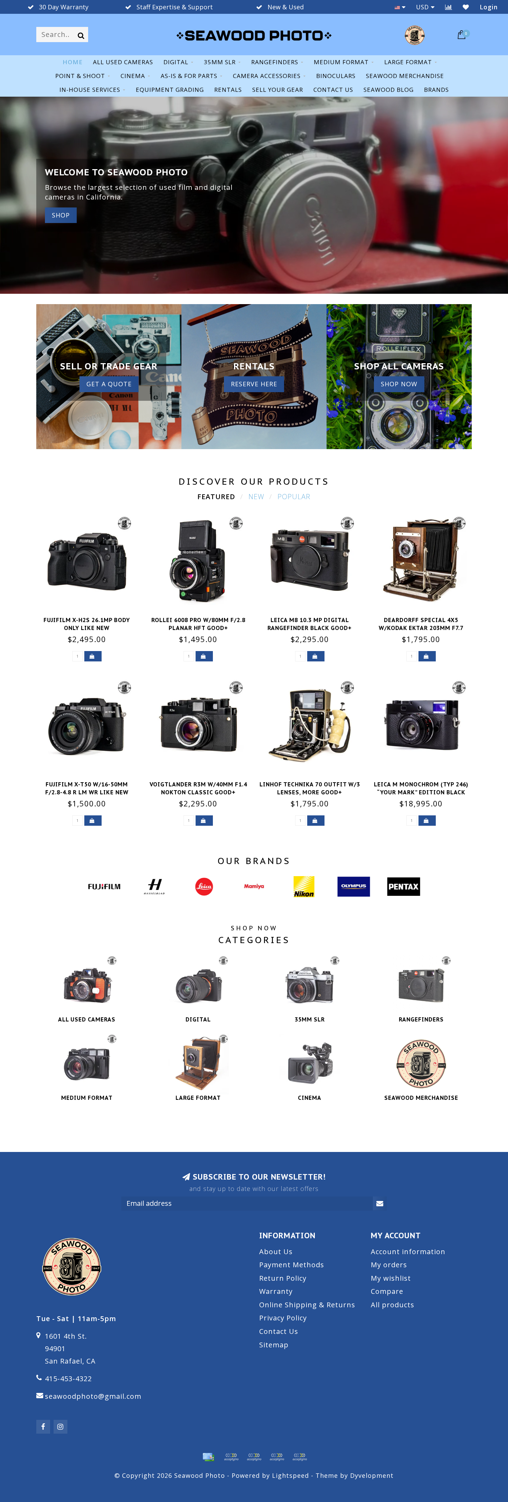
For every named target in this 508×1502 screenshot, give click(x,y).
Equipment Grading (170, 90)
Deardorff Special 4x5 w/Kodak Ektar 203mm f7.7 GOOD (421, 628)
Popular (293, 496)
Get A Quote (109, 384)
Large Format (408, 62)
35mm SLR (220, 62)
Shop (61, 215)
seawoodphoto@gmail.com (93, 1396)
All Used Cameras (123, 62)
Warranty (276, 1291)
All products (392, 1304)
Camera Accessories (267, 76)
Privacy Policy (283, 1317)
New (256, 496)
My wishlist (391, 1278)
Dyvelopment (372, 1475)
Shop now (399, 384)
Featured (216, 496)
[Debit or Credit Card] (231, 1457)
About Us (276, 1251)
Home (73, 62)
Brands (436, 90)
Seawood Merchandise (405, 76)
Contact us (333, 90)
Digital (175, 62)
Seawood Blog (389, 90)
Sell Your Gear (277, 90)
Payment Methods (291, 1264)
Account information (408, 1251)
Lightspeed (290, 1475)
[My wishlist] (466, 7)
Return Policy (283, 1278)
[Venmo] (299, 1457)
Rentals (228, 90)
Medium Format (341, 62)
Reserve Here (254, 384)
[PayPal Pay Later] (276, 1457)
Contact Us (278, 1331)
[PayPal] (254, 1457)
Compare (387, 1291)
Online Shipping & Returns (307, 1304)
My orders (389, 1264)
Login (489, 7)
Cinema (133, 76)
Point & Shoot (80, 76)
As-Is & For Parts (189, 76)
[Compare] (448, 7)
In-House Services (89, 90)
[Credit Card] (208, 1457)
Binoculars (336, 76)
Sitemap (274, 1344)
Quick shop (90, 618)
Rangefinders (274, 62)
